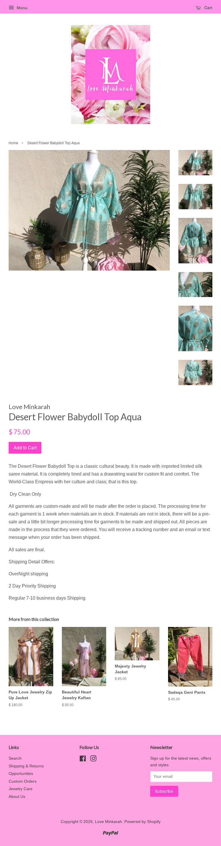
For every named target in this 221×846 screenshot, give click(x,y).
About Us (17, 796)
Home (13, 142)
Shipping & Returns (26, 766)
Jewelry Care (21, 789)
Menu (22, 7)
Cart (207, 7)
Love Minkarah (108, 822)
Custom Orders (23, 781)
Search (15, 758)
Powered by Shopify (142, 822)
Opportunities (21, 773)
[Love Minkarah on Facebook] (82, 760)
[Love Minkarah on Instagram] (93, 760)
